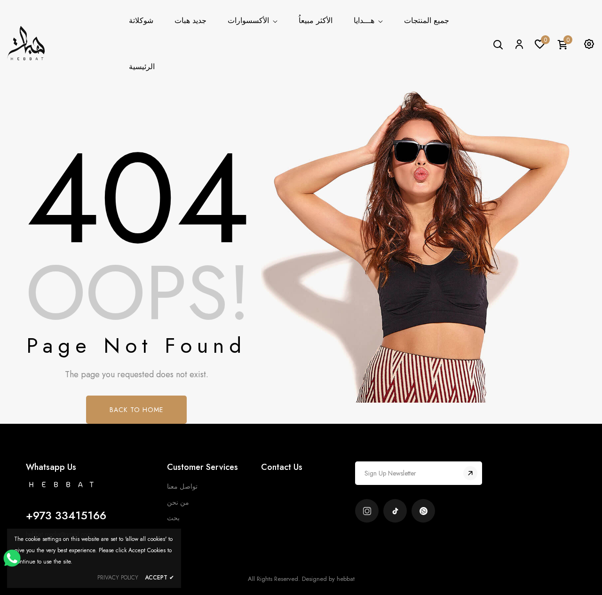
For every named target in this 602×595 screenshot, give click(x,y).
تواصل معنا (182, 486)
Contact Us (281, 467)
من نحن (178, 502)
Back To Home (136, 409)
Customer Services (202, 467)
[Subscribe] (470, 473)
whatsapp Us (51, 467)
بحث (173, 518)
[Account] (519, 43)
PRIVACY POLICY (117, 577)
